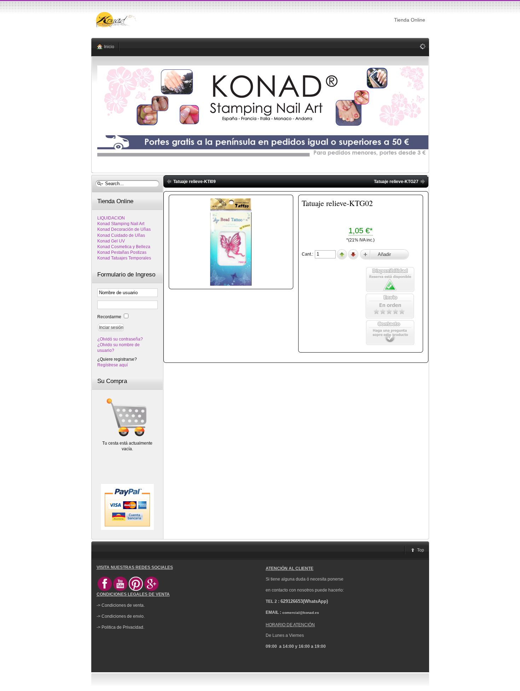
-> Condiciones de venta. (121, 605)
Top (420, 550)
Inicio (109, 46)
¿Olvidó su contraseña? (120, 339)
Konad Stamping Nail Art (120, 223)
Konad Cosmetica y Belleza (123, 246)
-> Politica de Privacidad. (120, 627)
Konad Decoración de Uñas (124, 229)
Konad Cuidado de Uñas (121, 235)
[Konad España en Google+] (151, 589)
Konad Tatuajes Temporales (124, 258)
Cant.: (308, 254)
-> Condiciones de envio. (121, 616)
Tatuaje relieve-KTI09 (194, 181)
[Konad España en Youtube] (120, 589)
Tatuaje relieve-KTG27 (396, 181)
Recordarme (109, 316)
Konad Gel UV (111, 241)
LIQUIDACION (111, 218)
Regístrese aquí (112, 364)
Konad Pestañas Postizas (121, 252)
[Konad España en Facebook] (105, 589)
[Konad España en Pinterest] (136, 589)
